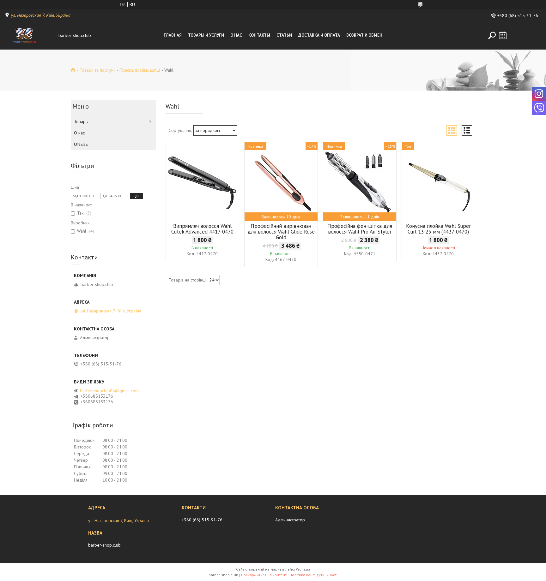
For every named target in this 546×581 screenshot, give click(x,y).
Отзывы (81, 144)
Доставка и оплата (319, 35)
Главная (173, 35)
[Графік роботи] (503, 35)
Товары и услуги (206, 35)
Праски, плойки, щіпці (139, 70)
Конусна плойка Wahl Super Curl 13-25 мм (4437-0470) (438, 228)
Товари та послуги (97, 70)
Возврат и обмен (364, 35)
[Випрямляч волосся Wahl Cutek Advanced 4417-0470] (202, 181)
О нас (236, 35)
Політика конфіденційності (313, 574)
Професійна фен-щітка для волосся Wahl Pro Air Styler (359, 228)
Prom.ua (303, 569)
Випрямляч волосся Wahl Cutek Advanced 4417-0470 (202, 228)
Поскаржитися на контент (264, 574)
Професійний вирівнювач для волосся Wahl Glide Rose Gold (281, 231)
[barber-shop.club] (30, 35)
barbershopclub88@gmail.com (109, 390)
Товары (81, 121)
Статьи (284, 35)
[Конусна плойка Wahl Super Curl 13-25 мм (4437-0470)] (438, 181)
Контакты (259, 35)
